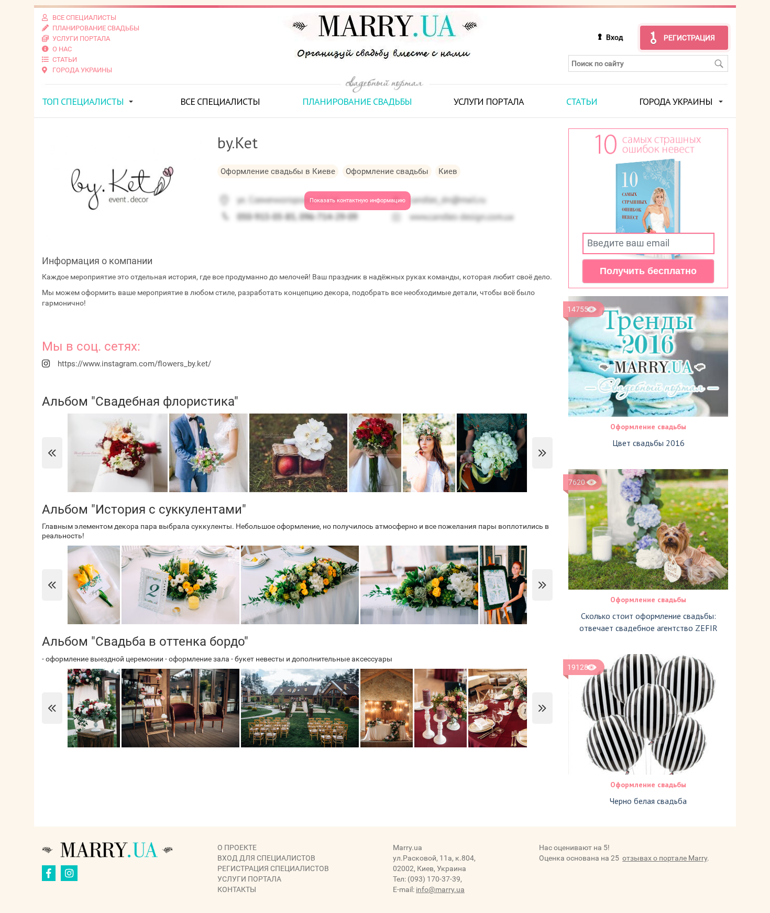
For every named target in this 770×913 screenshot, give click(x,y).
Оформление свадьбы (648, 426)
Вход (614, 37)
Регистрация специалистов (273, 868)
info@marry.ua (440, 889)
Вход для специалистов (266, 858)
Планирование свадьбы (357, 101)
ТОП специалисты (83, 101)
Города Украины (675, 101)
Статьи (581, 101)
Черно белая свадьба (648, 801)
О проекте (237, 847)
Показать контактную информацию (357, 200)
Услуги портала (489, 101)
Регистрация (689, 38)
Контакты (236, 889)
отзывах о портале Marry (664, 858)
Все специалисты (220, 101)
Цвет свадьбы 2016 (648, 443)
